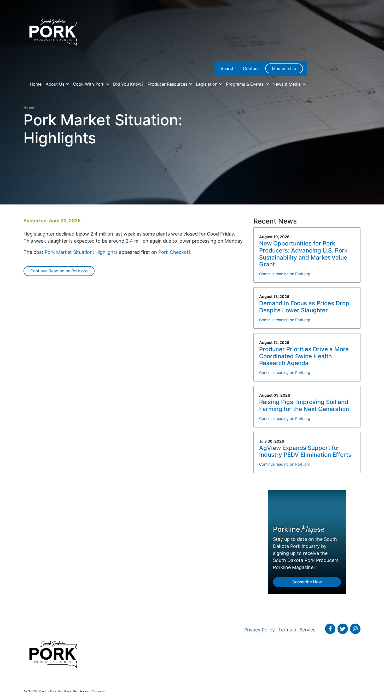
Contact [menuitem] (251, 68)
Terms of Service (297, 629)
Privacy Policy (259, 629)
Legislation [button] (207, 84)
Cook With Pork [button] (89, 84)
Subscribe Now (307, 581)
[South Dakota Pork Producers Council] (53, 30)
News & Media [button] (287, 84)
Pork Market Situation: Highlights (81, 252)
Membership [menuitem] (284, 68)
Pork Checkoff (174, 252)
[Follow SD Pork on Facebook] (330, 629)
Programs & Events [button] (245, 84)
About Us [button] (56, 84)
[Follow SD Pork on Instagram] (355, 629)
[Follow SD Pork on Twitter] (343, 629)
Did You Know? (128, 84)
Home (36, 84)
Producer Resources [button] (168, 84)
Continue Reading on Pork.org (59, 270)
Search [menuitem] (228, 68)
